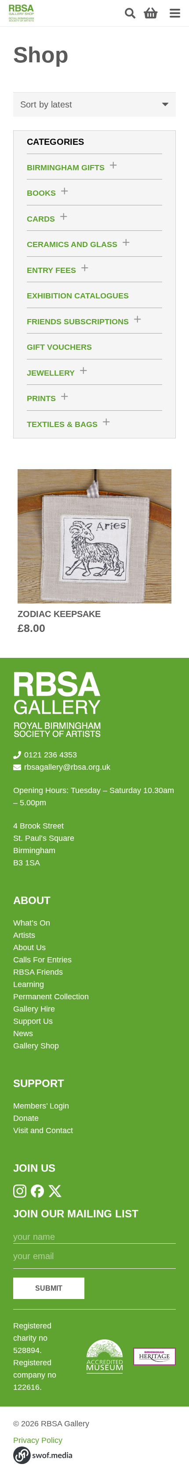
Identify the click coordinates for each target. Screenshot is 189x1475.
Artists (24, 935)
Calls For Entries (42, 959)
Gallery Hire (34, 1009)
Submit (48, 1288)
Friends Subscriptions (78, 321)
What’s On (31, 923)
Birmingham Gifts (66, 167)
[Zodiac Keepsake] (94, 552)
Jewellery (51, 373)
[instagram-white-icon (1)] (19, 1191)
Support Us (33, 1021)
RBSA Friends (38, 972)
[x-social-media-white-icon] (55, 1191)
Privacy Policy (37, 1440)
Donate (26, 1118)
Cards (41, 219)
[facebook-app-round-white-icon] (37, 1191)
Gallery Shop (36, 1045)
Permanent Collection (51, 996)
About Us (29, 947)
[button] (130, 13)
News (23, 1033)
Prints (41, 398)
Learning (28, 984)
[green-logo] (21, 13)
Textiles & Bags (62, 424)
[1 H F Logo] (154, 1356)
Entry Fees (51, 270)
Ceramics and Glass (72, 244)
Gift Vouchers (59, 347)
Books (41, 193)
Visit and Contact (43, 1130)
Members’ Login (41, 1106)
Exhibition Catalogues (78, 295)
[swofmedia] (42, 1455)
